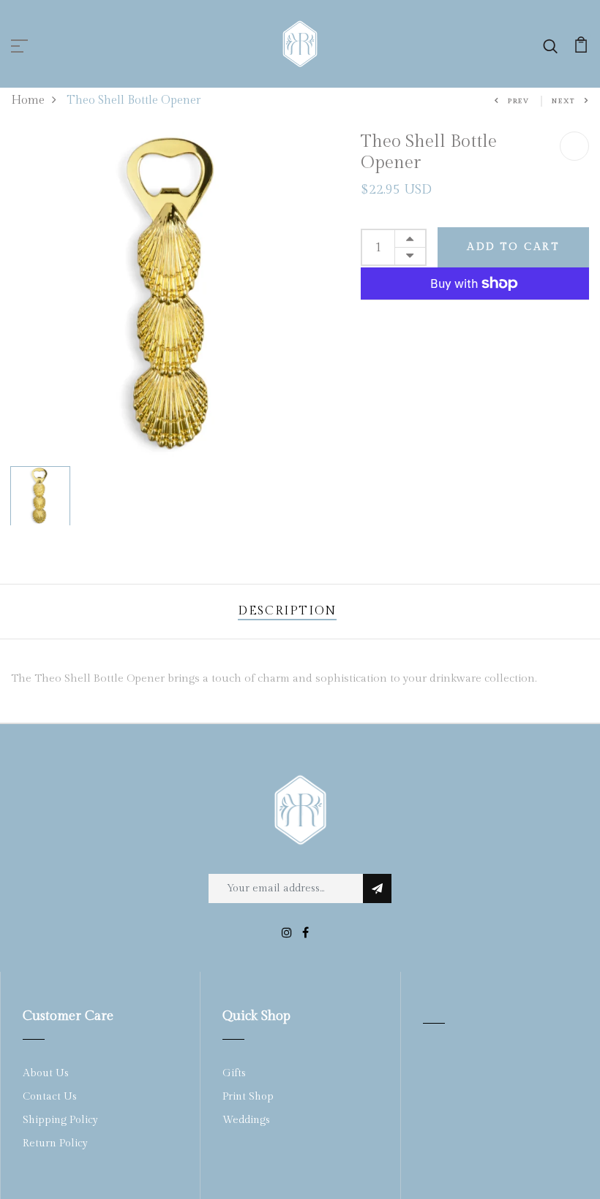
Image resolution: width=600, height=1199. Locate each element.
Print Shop (248, 1097)
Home (28, 100)
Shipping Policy (60, 1120)
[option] (175, 296)
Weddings (246, 1120)
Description (287, 611)
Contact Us (50, 1097)
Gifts (234, 1073)
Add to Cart (513, 247)
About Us (46, 1073)
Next (564, 101)
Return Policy (55, 1143)
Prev (519, 101)
